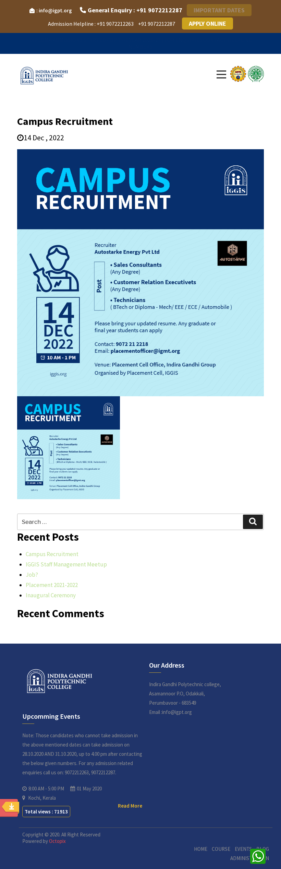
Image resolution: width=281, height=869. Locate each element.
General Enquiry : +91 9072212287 (135, 10)
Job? (32, 574)
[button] (221, 74)
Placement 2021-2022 (52, 585)
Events (243, 849)
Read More (130, 805)
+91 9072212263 (115, 23)
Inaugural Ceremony (51, 595)
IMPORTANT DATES (219, 10)
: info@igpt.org (54, 10)
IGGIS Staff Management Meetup (66, 564)
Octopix (57, 841)
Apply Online (207, 23)
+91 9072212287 (156, 23)
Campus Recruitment (52, 554)
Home (200, 849)
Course (221, 849)
